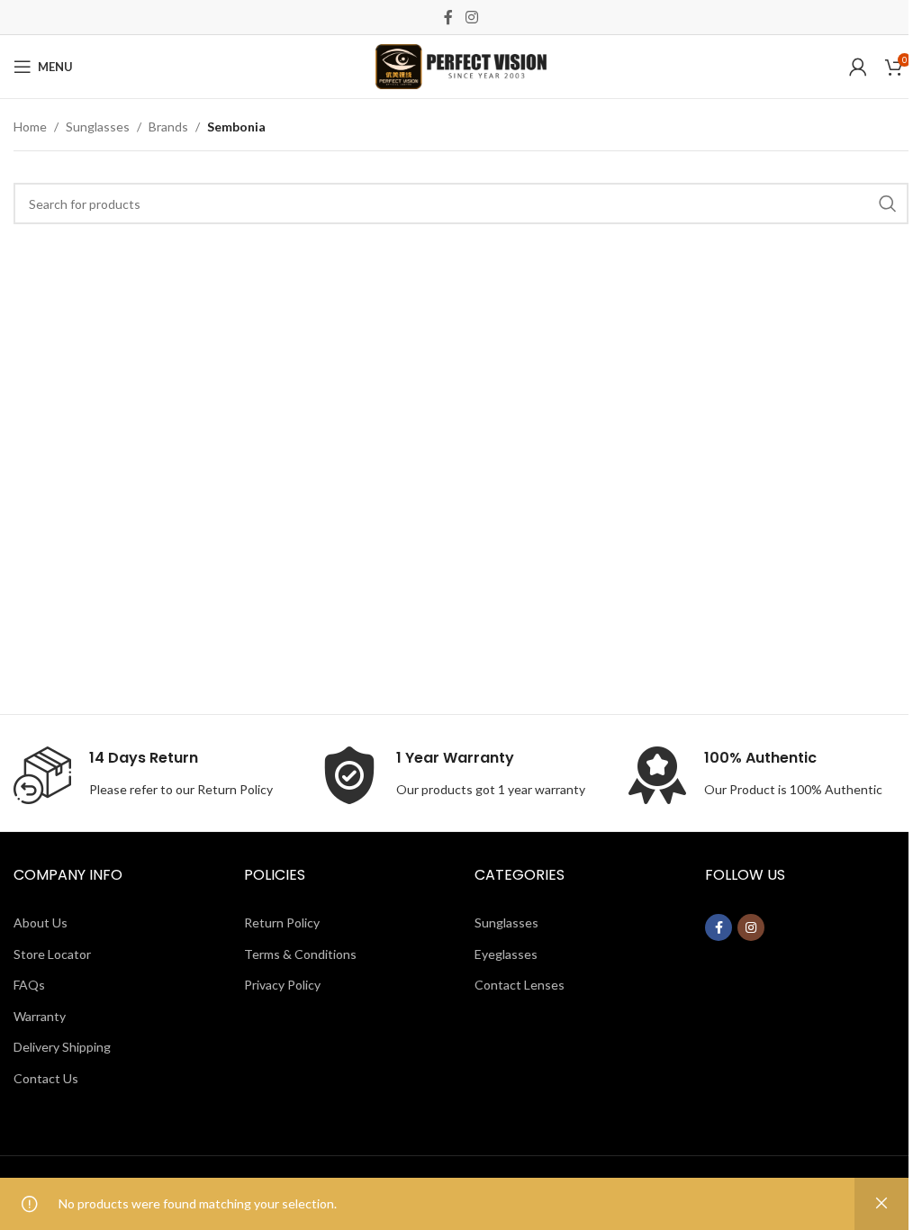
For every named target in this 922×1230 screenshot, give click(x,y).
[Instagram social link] (471, 17)
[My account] (858, 67)
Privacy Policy (282, 984)
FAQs (29, 984)
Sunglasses (98, 126)
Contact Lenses (520, 984)
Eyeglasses (506, 954)
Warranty (40, 1016)
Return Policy (235, 789)
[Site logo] (461, 65)
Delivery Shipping (62, 1046)
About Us (41, 922)
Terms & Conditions (300, 954)
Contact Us (46, 1078)
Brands (168, 126)
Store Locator (52, 954)
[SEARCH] (887, 203)
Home (30, 126)
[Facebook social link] (448, 17)
